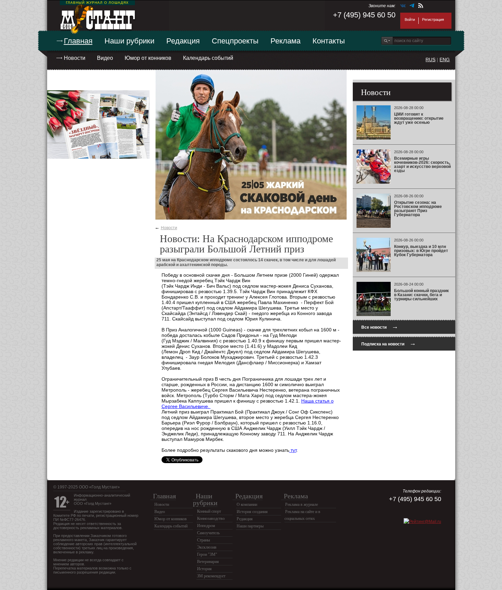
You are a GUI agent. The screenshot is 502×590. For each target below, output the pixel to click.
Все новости (379, 326)
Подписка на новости (388, 343)
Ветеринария (208, 561)
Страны (203, 540)
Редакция (183, 41)
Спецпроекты (235, 41)
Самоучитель (208, 532)
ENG (445, 59)
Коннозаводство (211, 518)
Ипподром (206, 525)
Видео (105, 58)
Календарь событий (208, 58)
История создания (252, 511)
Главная (78, 41)
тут (292, 450)
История (204, 568)
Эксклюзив (207, 547)
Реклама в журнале (301, 504)
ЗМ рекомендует (211, 576)
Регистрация (433, 19)
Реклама (285, 41)
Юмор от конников (148, 58)
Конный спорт (209, 511)
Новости (74, 58)
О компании (247, 504)
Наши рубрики (129, 41)
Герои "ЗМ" (207, 554)
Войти (410, 19)
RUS (430, 59)
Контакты (328, 41)
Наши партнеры (250, 526)
